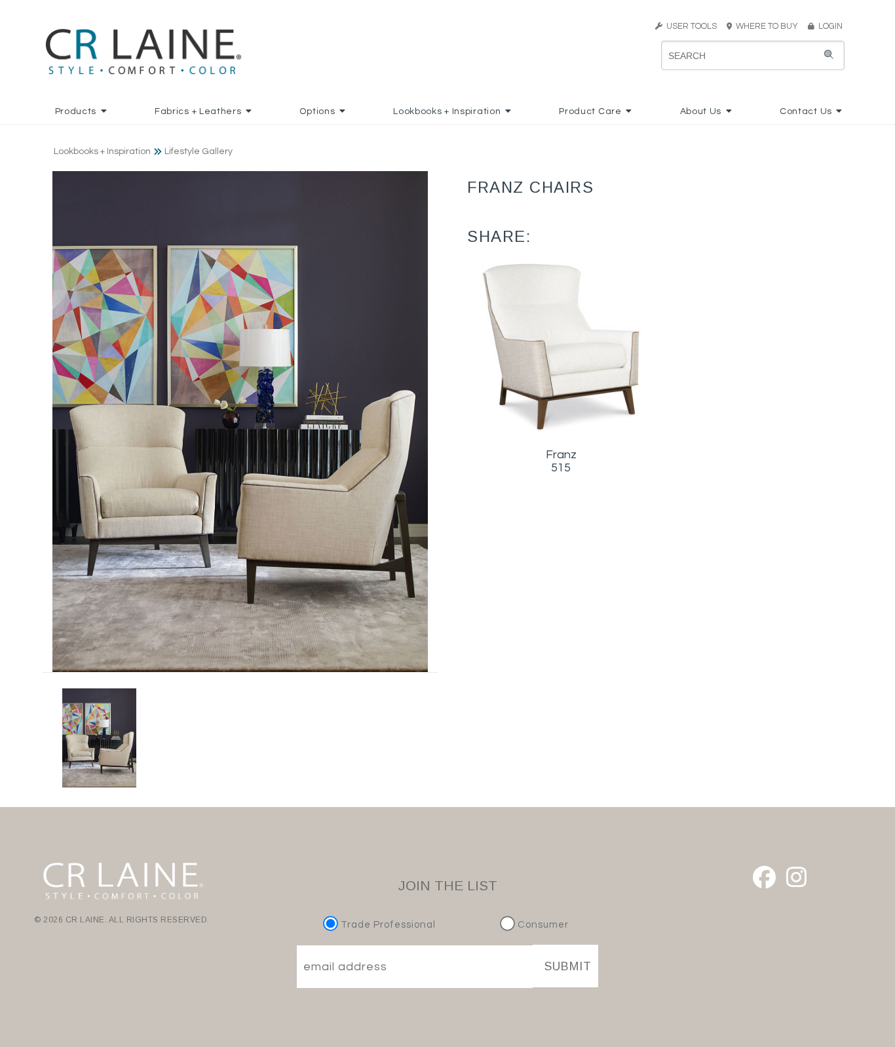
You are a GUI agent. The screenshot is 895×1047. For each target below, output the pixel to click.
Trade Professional (387, 925)
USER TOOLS (689, 26)
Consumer (542, 925)
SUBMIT (568, 966)
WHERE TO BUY (769, 26)
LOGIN (828, 26)
